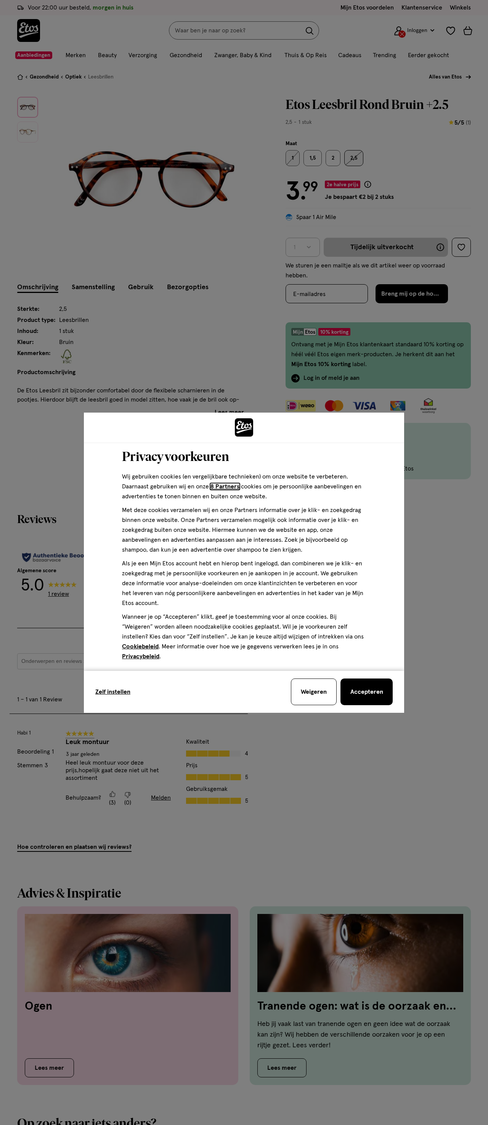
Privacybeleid (140, 656)
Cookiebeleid (140, 646)
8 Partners (224, 486)
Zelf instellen (112, 692)
